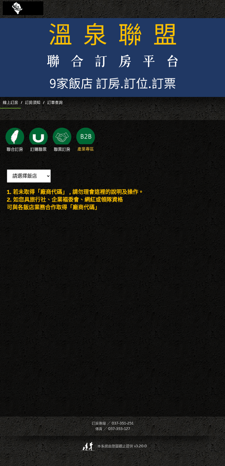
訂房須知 (32, 102)
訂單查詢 (55, 102)
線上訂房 (10, 102)
